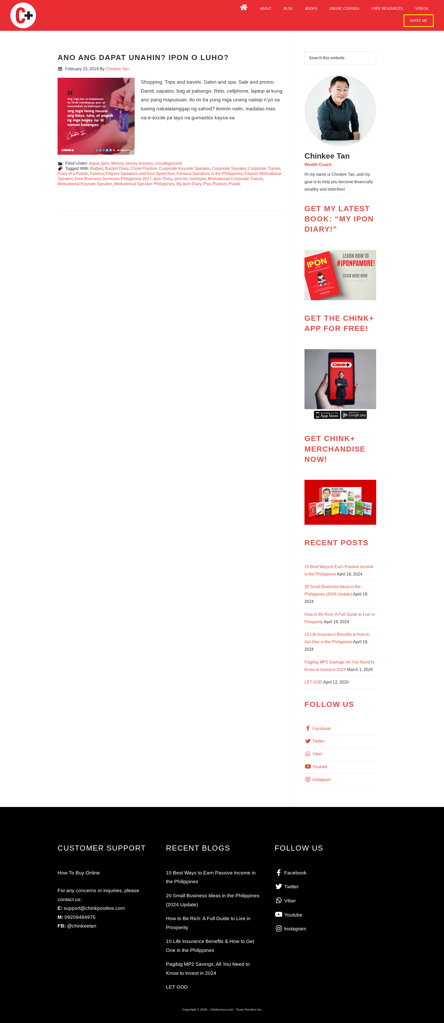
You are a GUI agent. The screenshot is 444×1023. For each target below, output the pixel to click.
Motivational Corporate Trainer (235, 179)
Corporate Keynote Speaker (184, 168)
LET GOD (313, 682)
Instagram (320, 779)
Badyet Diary (116, 168)
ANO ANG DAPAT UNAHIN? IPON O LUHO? (143, 57)
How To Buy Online (79, 872)
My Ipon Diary (188, 184)
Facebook (321, 728)
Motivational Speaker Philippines (144, 184)
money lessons (139, 163)
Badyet (96, 168)
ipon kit (180, 179)
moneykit (197, 179)
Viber (316, 754)
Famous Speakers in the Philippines (210, 173)
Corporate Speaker (229, 168)
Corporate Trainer (264, 168)
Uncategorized (168, 163)
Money (117, 163)
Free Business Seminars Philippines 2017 (113, 179)
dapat (94, 163)
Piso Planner (215, 184)
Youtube (319, 767)
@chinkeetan (81, 926)
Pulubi (234, 184)
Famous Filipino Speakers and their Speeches (132, 173)
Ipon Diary (163, 179)
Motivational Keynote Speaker (85, 184)
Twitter (318, 741)
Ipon (105, 163)
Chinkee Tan (23, 15)
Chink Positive (144, 168)
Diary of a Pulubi (73, 173)
